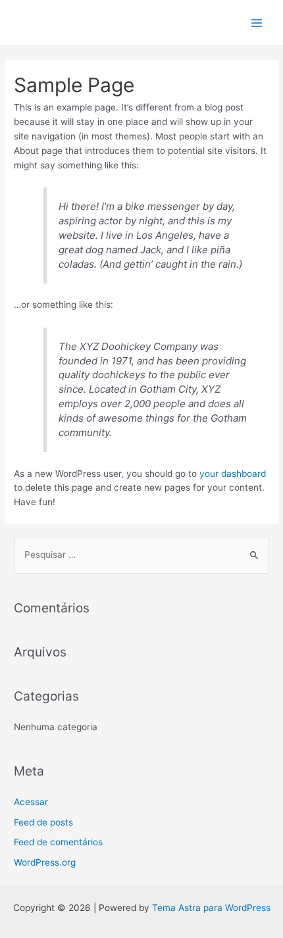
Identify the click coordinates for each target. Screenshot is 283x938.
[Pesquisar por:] (141, 554)
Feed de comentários (58, 842)
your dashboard (232, 473)
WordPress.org (45, 862)
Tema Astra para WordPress (211, 907)
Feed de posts (43, 822)
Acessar (31, 802)
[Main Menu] (257, 22)
